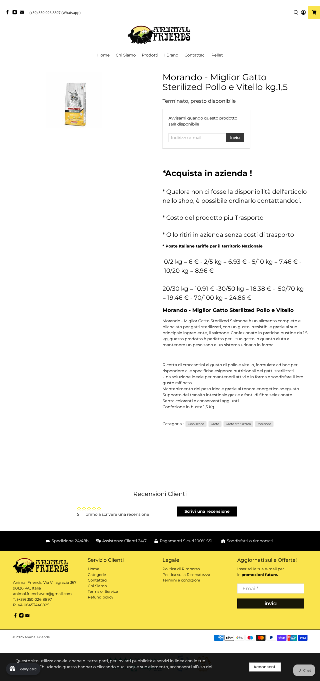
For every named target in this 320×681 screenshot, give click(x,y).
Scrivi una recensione (207, 511)
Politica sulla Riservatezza (186, 574)
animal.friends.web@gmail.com (42, 593)
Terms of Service (103, 591)
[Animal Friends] (160, 35)
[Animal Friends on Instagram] (16, 13)
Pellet (217, 55)
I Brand (171, 55)
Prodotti (150, 55)
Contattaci (195, 55)
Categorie (97, 574)
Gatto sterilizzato (238, 424)
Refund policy (100, 597)
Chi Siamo (126, 55)
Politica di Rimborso (181, 568)
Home (103, 55)
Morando (264, 424)
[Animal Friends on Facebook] (8, 13)
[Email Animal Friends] (23, 13)
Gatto (215, 424)
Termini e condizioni (181, 580)
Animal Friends (37, 637)
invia (271, 603)
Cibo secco (196, 424)
